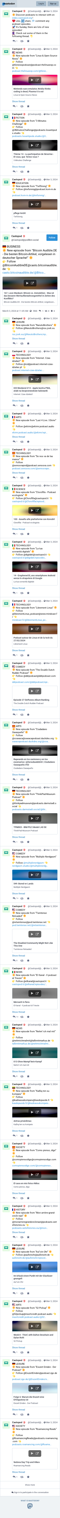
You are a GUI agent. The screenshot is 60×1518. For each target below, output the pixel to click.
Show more (30, 1485)
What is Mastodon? (30, 1501)
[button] (35, 87)
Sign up (53, 4)
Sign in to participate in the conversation (31, 1492)
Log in (41, 4)
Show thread (18, 101)
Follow (52, 237)
